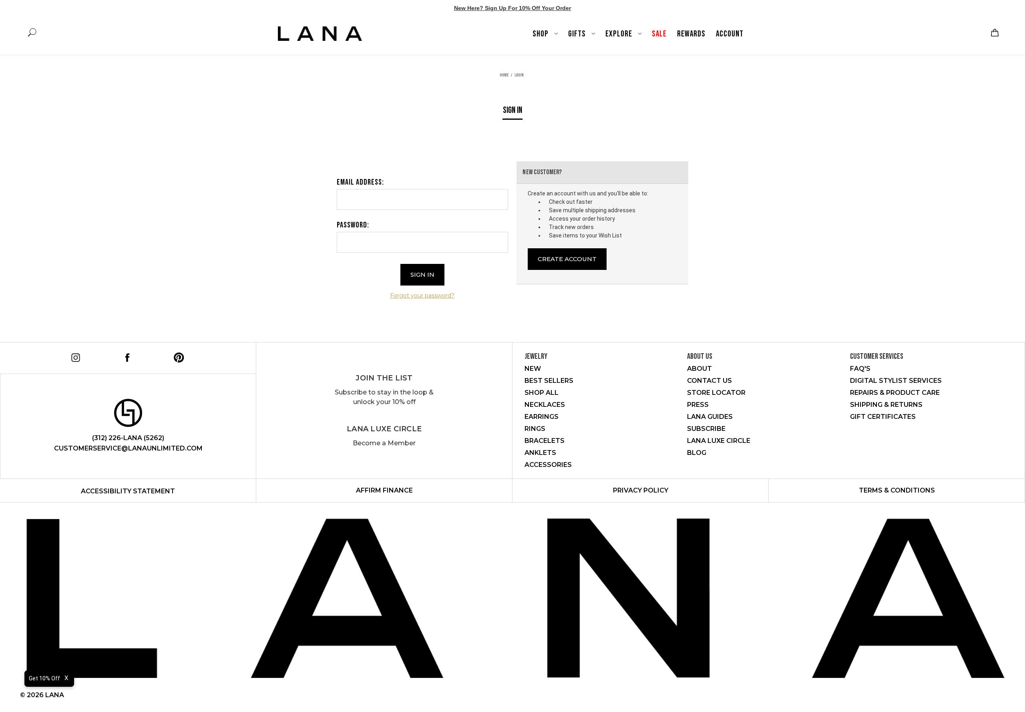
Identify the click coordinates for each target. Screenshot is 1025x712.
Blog (696, 453)
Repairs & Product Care (895, 392)
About (699, 368)
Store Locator (716, 392)
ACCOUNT (730, 34)
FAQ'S (860, 368)
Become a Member (384, 443)
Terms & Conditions (897, 490)
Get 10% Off (44, 678)
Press (698, 404)
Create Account (567, 259)
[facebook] (126, 356)
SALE (659, 34)
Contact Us (709, 380)
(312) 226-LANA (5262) (128, 438)
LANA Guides (710, 416)
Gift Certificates (883, 416)
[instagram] (74, 356)
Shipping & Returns (886, 404)
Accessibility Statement (128, 491)
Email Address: (360, 182)
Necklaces (545, 404)
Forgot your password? (422, 295)
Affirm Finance (384, 490)
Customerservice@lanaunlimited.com (128, 448)
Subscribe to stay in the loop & (384, 397)
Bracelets (545, 440)
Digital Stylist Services (896, 380)
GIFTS (577, 34)
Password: (353, 225)
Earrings (542, 416)
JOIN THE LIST (384, 378)
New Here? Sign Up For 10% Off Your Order (512, 8)
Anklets (540, 453)
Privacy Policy (640, 490)
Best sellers (549, 380)
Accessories (548, 465)
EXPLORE (619, 34)
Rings (535, 428)
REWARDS (691, 34)
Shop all (542, 392)
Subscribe (706, 428)
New (533, 368)
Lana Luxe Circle (384, 428)
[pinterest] (177, 356)
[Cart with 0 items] (994, 32)
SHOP (541, 34)
